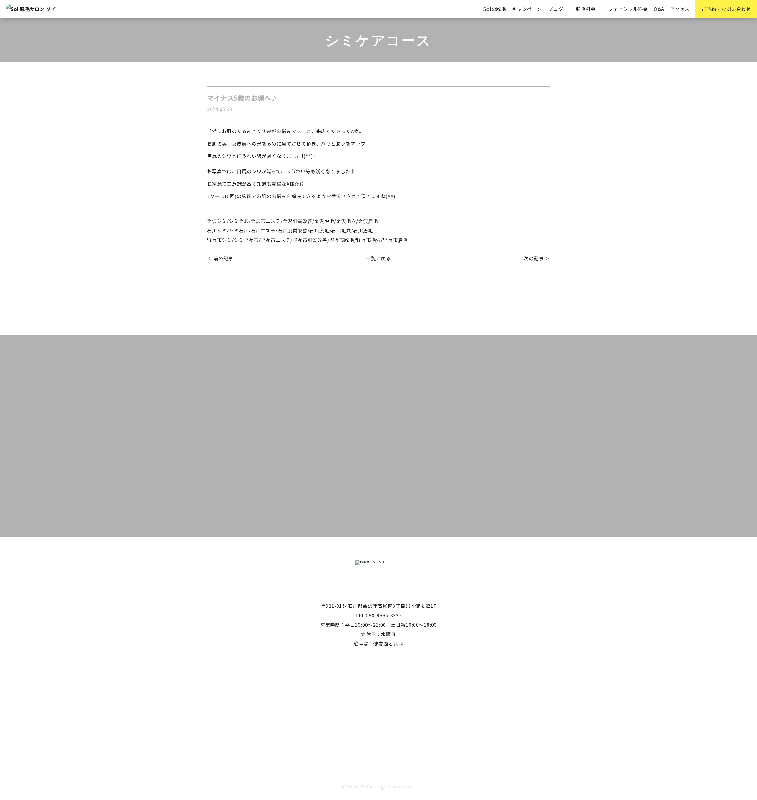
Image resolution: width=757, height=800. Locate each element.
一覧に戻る (378, 258)
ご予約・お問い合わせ (726, 8)
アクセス (680, 8)
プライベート (228, 294)
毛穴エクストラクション (281, 294)
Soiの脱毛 (494, 8)
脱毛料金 (586, 8)
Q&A (659, 8)
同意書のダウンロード (395, 514)
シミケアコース (409, 279)
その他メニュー (454, 279)
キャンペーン (527, 8)
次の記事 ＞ (537, 258)
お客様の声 (337, 279)
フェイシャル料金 (628, 8)
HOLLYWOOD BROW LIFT (283, 279)
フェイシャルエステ (505, 279)
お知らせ (370, 279)
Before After (227, 279)
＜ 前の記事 (220, 258)
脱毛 (325, 294)
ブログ (555, 8)
